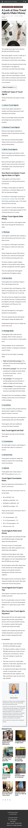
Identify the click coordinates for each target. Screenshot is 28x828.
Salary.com (17, 474)
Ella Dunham (14, 698)
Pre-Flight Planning (7, 6)
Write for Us (10, 825)
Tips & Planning (18, 6)
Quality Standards (17, 825)
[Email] (10, 800)
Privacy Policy (18, 823)
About (8, 823)
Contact (12, 823)
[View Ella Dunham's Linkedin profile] (15, 696)
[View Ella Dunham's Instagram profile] (12, 696)
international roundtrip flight (10, 199)
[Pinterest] (8, 800)
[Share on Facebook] (3, 800)
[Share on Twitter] (5, 800)
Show (14, 87)
